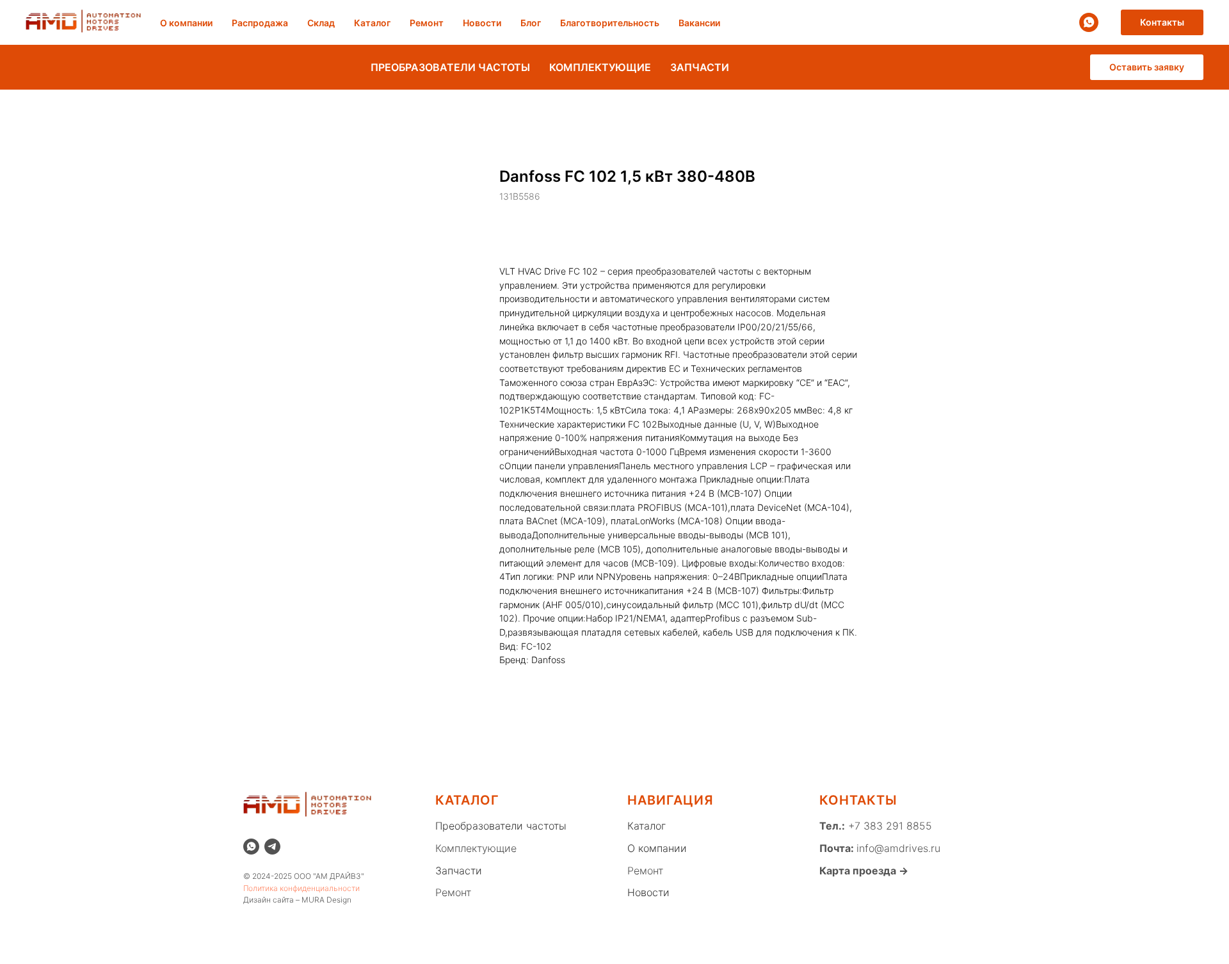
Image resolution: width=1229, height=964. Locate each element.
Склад (321, 22)
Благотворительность (609, 22)
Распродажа (260, 22)
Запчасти (458, 870)
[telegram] (272, 847)
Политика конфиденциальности (301, 888)
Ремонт (427, 22)
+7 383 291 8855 (888, 825)
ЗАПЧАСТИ (699, 67)
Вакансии (699, 22)
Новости (482, 22)
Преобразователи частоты (500, 825)
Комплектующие (476, 848)
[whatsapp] (1088, 22)
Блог (530, 22)
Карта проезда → (863, 870)
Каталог (372, 22)
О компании (186, 22)
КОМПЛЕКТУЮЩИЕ (600, 67)
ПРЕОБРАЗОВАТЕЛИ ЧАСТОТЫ (450, 67)
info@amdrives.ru (898, 848)
